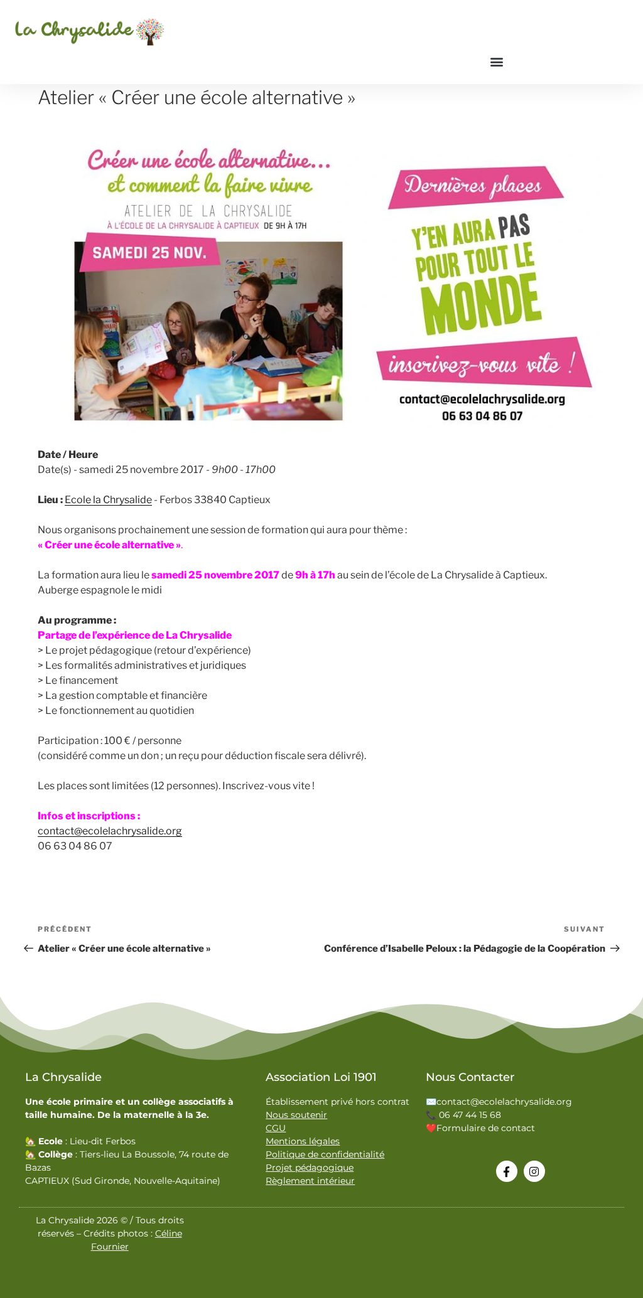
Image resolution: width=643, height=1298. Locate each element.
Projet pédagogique (310, 1167)
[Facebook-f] (506, 1171)
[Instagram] (534, 1171)
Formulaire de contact (485, 1128)
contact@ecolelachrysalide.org (110, 831)
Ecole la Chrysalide (108, 500)
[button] (496, 61)
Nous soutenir (296, 1114)
